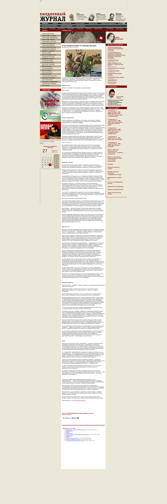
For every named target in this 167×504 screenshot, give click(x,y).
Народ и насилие (112, 82)
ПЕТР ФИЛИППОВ (47, 80)
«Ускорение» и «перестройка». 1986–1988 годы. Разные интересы (114, 144)
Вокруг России (98, 28)
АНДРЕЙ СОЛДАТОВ (48, 51)
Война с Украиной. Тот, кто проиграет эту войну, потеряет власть (115, 64)
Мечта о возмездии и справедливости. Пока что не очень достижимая (115, 159)
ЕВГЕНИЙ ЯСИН (47, 66)
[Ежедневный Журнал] (53, 21)
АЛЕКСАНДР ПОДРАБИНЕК (50, 37)
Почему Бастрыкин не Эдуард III (116, 68)
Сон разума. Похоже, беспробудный (75, 440)
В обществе (80, 28)
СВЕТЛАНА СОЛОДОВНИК (50, 81)
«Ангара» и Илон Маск (113, 70)
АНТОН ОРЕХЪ (46, 53)
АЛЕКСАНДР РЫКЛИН (48, 39)
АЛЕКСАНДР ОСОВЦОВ (49, 35)
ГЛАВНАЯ (55, 23)
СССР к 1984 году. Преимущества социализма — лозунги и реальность (115, 152)
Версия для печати (66, 414)
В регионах (89, 28)
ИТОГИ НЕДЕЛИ (80, 23)
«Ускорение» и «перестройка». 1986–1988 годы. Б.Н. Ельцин (115, 138)
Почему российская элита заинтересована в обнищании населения (115, 49)
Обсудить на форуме (78, 413)
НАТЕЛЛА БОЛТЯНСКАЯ (49, 76)
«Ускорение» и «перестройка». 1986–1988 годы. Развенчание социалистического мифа (115, 122)
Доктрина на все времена (115, 186)
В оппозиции (61, 28)
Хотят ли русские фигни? (72, 438)
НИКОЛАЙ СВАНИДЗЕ (48, 78)
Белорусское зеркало (49, 26)
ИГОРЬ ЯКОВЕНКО (47, 68)
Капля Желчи (119, 28)
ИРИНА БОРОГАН (47, 72)
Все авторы (45, 85)
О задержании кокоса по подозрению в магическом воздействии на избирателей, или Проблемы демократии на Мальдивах (116, 55)
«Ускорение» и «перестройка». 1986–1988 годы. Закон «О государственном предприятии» (114, 130)
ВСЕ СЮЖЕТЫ (81, 26)
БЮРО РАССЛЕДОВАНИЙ (108, 23)
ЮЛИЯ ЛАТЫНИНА (74, 47)
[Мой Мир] (78, 418)
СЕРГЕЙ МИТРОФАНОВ (49, 83)
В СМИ (67, 432)
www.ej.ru (45, 23)
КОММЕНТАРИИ (66, 23)
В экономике (70, 28)
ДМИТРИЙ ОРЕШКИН (48, 64)
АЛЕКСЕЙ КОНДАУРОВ (48, 43)
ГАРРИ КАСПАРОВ (47, 60)
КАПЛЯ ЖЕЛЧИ (93, 23)
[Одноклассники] (76, 418)
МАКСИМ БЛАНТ (47, 74)
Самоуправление (67, 26)
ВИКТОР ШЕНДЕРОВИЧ (49, 55)
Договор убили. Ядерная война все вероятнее (77, 434)
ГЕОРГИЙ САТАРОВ (48, 62)
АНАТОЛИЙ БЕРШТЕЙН (49, 47)
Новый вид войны (112, 80)
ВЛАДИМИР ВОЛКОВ (48, 56)
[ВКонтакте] (72, 418)
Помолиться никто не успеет (73, 439)
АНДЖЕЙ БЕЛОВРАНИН (49, 49)
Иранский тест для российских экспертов (76, 429)
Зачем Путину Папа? (113, 60)
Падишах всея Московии (115, 189)
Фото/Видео (110, 28)
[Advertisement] (76, 454)
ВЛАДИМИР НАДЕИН (48, 58)
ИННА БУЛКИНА (46, 70)
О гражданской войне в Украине (116, 77)
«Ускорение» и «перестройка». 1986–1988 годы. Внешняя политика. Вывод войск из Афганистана (115, 113)
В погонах (52, 28)
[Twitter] (74, 418)
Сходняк (110, 164)
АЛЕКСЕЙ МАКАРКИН (48, 45)
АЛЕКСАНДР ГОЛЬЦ (48, 33)
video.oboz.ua (81, 400)
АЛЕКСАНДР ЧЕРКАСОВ (49, 41)
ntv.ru (76, 400)
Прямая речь (69, 431)
